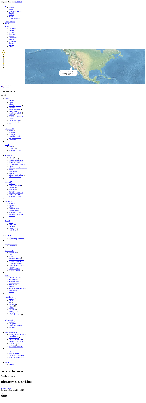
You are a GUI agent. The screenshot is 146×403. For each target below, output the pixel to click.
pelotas (11, 207)
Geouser (11, 36)
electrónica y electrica (15, 343)
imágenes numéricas (15, 138)
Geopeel (11, 45)
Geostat (11, 46)
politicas (11, 157)
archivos (11, 322)
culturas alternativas (15, 177)
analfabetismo (13, 171)
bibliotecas (12, 327)
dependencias (13, 290)
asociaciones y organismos (17, 164)
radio (10, 302)
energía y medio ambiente (17, 334)
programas (12, 132)
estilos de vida (13, 159)
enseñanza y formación (16, 116)
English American (14, 18)
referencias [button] (9, 320)
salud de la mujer (14, 281)
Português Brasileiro (15, 11)
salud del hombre (14, 283)
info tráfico (12, 309)
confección (12, 246)
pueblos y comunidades (16, 161)
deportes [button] (8, 201)
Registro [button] (7, 27)
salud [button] (7, 276)
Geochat (11, 39)
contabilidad (12, 336)
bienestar (11, 286)
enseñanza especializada (16, 260)
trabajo (11, 166)
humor (11, 223)
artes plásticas (13, 111)
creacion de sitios (14, 354)
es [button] (5, 6)
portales (11, 115)
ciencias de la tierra (15, 185)
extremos (11, 205)
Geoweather (12, 37)
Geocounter (12, 29)
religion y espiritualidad (16, 175)
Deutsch (11, 15)
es (13, 2)
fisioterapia (12, 285)
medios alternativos (15, 315)
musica (11, 102)
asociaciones (13, 252)
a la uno (11, 306)
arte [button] (7, 98)
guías (10, 254)
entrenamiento (13, 210)
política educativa (14, 269)
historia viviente (14, 228)
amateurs (11, 364)
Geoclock (12, 34)
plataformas (12, 139)
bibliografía (12, 324)
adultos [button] (7, 362)
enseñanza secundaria (15, 261)
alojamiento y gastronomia (17, 239)
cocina (11, 146)
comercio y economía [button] (12, 332)
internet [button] (8, 352)
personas (11, 173)
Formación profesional (16, 265)
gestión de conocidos (15, 325)
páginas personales (14, 109)
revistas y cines (13, 311)
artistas (11, 104)
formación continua (15, 263)
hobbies (11, 226)
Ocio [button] (7, 221)
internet (11, 131)
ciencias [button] (8, 182)
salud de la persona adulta (17, 288)
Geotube (11, 43)
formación (12, 134)
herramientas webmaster (16, 355)
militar (11, 170)
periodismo (12, 304)
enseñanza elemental (15, 270)
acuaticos (12, 203)
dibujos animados (14, 120)
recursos (11, 256)
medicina (11, 292)
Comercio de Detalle (15, 339)
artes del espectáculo (15, 113)
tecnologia (12, 191)
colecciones (12, 224)
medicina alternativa (15, 277)
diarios (11, 300)
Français (11, 7)
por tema (11, 308)
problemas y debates (15, 162)
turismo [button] (8, 235)
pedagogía (12, 267)
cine (10, 124)
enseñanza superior (15, 258)
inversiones (12, 345)
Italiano (11, 9)
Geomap (11, 30)
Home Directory (10, 22)
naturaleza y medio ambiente (18, 168)
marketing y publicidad (16, 347)
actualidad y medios (15, 106)
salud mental (13, 279)
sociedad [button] (8, 155)
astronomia (12, 189)
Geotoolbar (12, 41)
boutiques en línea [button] (11, 244)
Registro (4, 2)
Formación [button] (9, 251)
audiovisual (12, 107)
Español (11, 13)
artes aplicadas (13, 122)
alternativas (12, 187)
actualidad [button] (9, 297)
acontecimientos (14, 209)
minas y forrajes (14, 338)
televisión (12, 313)
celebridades (12, 230)
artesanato (12, 100)
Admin (7, 23)
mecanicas (12, 216)
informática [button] (9, 129)
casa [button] (7, 145)
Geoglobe (12, 32)
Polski (11, 16)
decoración (12, 148)
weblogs (11, 299)
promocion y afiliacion (16, 357)
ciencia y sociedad (14, 194)
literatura (11, 118)
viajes (10, 237)
